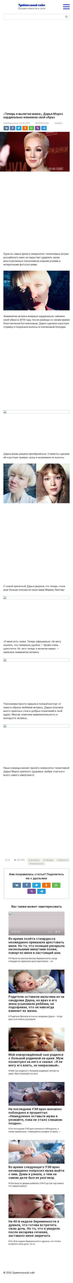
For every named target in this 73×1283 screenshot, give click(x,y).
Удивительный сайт (31, 5)
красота (63, 860)
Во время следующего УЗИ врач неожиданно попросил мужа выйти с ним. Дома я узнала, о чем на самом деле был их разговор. (36, 1172)
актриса (35, 860)
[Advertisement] (36, 65)
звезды (49, 860)
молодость (37, 863)
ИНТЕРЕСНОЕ (42, 123)
